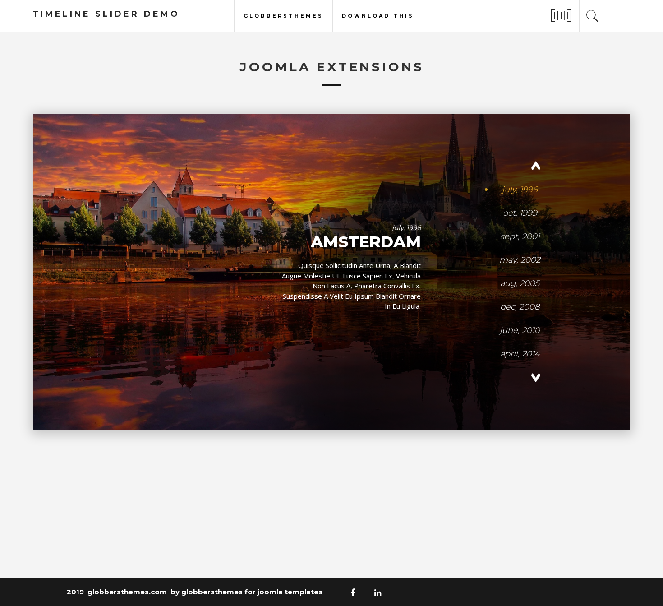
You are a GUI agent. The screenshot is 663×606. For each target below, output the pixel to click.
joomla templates (290, 591)
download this (378, 15)
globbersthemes (283, 15)
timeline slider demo (106, 14)
